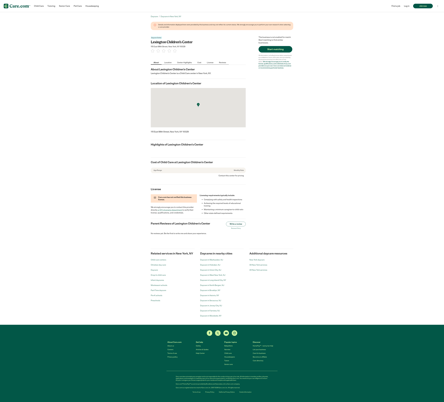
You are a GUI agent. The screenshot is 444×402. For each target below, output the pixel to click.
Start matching (275, 49)
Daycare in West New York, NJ (212, 275)
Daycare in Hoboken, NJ (210, 265)
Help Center (200, 353)
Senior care (228, 364)
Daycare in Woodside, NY (210, 316)
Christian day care (158, 265)
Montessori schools (159, 285)
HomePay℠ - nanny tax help (263, 346)
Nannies (227, 350)
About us (170, 346)
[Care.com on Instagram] (234, 333)
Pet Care (78, 6)
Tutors (226, 361)
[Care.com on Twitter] (218, 333)
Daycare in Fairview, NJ (210, 311)
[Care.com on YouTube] (226, 333)
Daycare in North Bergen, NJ (212, 285)
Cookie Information (245, 392)
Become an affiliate (260, 357)
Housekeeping (92, 6)
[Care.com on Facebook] (209, 333)
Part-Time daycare (158, 290)
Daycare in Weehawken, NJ (211, 260)
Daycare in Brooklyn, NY (210, 290)
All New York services (258, 265)
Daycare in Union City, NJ (210, 270)
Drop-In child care (158, 275)
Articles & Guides (202, 350)
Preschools (155, 300)
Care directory (258, 361)
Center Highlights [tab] (184, 62)
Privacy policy (172, 357)
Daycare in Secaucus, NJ (210, 300)
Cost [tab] (199, 62)
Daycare (154, 270)
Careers (170, 350)
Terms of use (172, 353)
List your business (259, 350)
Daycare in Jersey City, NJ (211, 306)
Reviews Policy (236, 228)
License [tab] (210, 62)
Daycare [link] (154, 16)
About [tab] (156, 62)
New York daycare (257, 260)
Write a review (236, 224)
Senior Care (64, 6)
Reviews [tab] (222, 62)
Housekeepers (229, 357)
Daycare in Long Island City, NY (213, 280)
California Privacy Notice (227, 392)
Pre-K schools (156, 295)
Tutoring (51, 6)
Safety (198, 346)
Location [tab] (168, 62)
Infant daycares (157, 280)
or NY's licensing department (170, 210)
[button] (406, 6)
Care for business (259, 353)
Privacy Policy (209, 392)
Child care (228, 353)
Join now (423, 6)
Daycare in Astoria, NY (209, 295)
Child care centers (158, 260)
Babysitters (228, 346)
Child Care (39, 6)
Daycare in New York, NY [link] (171, 16)
